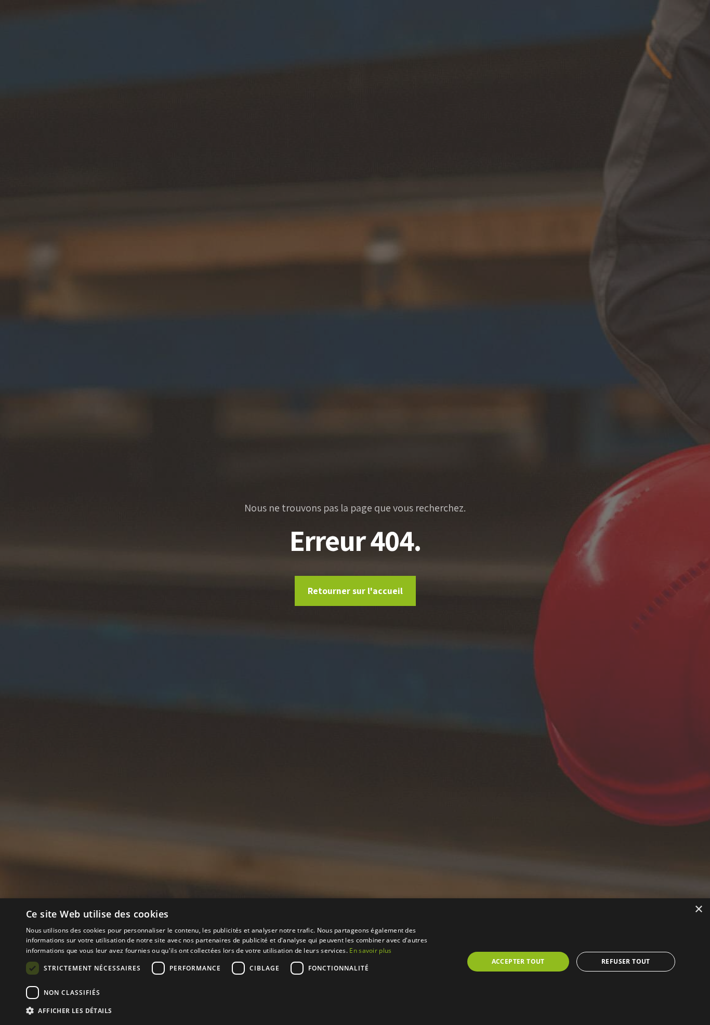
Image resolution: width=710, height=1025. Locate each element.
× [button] (698, 909)
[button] (238, 1011)
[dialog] (355, 961)
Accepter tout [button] (518, 961)
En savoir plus (370, 950)
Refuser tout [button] (625, 961)
